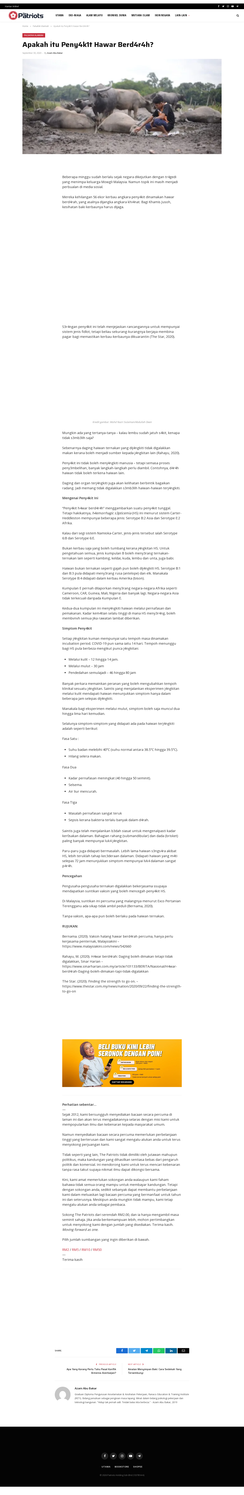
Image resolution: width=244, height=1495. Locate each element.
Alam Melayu (94, 15)
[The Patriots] (26, 15)
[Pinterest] (28, 192)
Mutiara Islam (140, 15)
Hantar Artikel (12, 6)
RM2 (65, 1249)
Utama (60, 15)
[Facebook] (28, 170)
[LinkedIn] (28, 185)
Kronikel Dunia (117, 15)
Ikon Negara (162, 15)
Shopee (137, 1466)
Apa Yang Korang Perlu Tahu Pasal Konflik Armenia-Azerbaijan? (91, 1371)
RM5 (75, 1249)
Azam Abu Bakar (55, 53)
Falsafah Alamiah (33, 35)
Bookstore (122, 1466)
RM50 (97, 1249)
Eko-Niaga (75, 15)
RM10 (85, 1249)
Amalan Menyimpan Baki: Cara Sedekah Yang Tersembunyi (155, 1371)
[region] (153, 267)
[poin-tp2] (122, 1086)
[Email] (28, 200)
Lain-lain (181, 15)
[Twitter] (28, 177)
